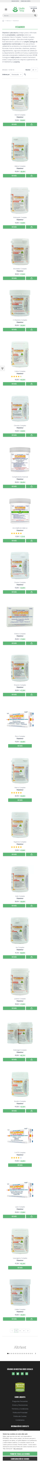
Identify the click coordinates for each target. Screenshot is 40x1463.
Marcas (8, 21)
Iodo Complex (20, 896)
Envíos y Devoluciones (20, 1405)
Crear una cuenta (25, 1)
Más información (17, 1448)
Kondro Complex (20, 1101)
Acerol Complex (20, 115)
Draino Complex (20, 582)
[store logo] (18, 9)
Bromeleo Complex (20, 269)
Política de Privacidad (20, 1413)
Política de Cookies (20, 1416)
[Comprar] (31, 124)
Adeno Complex (20, 166)
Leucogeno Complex (20, 1258)
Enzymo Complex (20, 685)
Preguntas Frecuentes (20, 1401)
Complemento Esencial (20, 477)
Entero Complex (20, 634)
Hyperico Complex (20, 842)
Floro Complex (20, 736)
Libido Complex (20, 1309)
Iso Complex (20, 947)
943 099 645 (34, 8)
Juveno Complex (20, 999)
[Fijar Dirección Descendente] (25, 74)
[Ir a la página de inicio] (3, 21)
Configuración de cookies (20, 1459)
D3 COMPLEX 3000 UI (20, 528)
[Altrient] (20, 1347)
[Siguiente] (35, 1353)
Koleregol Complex (20, 1050)
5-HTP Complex (20, 1153)
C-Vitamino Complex (20, 320)
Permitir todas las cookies (20, 1454)
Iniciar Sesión (15, 1)
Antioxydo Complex (20, 217)
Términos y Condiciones (20, 1409)
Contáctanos (20, 1420)
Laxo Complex (20, 1207)
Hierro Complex (20, 788)
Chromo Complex (20, 426)
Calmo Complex (20, 371)
